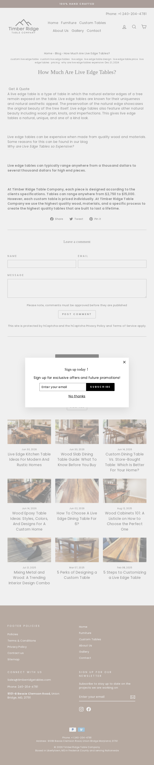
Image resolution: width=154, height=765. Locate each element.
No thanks (77, 396)
